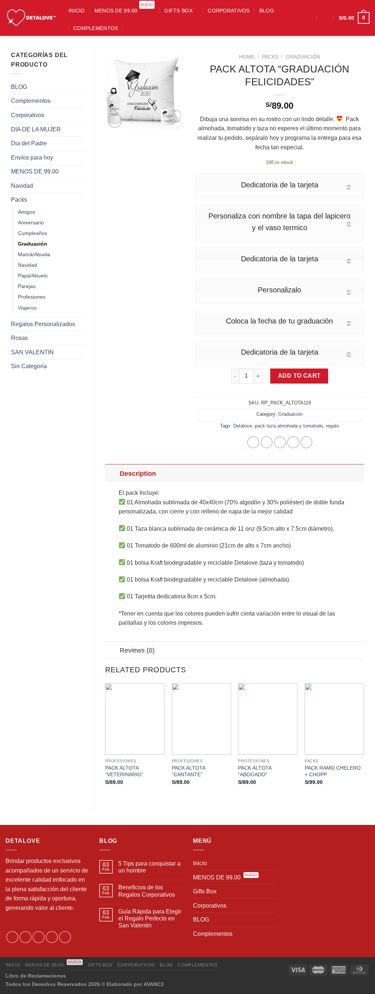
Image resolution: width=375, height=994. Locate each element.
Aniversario (31, 222)
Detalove (242, 426)
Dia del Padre (29, 143)
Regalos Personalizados (43, 324)
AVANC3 (154, 984)
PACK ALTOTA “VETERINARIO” (124, 771)
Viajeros (27, 308)
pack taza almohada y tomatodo (289, 426)
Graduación (32, 244)
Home (247, 57)
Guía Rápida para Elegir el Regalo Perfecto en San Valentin (149, 918)
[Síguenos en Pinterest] (65, 937)
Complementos (95, 28)
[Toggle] (112, 473)
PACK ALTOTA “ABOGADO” (254, 771)
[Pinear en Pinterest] (293, 442)
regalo (332, 426)
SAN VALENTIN (32, 352)
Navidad (22, 186)
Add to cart (299, 376)
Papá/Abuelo (33, 276)
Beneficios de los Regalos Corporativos (146, 890)
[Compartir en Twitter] (267, 442)
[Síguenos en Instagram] (298, 18)
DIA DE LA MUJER (36, 129)
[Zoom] (115, 120)
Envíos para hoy (32, 157)
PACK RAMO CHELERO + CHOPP (333, 771)
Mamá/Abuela (34, 254)
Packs (19, 200)
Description (138, 473)
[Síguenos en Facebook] (288, 18)
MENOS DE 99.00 (123, 8)
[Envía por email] (280, 442)
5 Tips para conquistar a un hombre (149, 867)
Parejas (27, 286)
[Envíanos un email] (52, 937)
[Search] (130, 28)
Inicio (76, 11)
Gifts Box (178, 11)
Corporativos (228, 11)
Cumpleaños (32, 233)
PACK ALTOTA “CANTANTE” (188, 771)
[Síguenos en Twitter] (39, 937)
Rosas (19, 338)
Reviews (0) (137, 650)
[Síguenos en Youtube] (307, 18)
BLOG (266, 11)
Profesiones (31, 297)
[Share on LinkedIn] (306, 442)
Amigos (26, 212)
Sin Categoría (29, 366)
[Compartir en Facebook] (253, 442)
